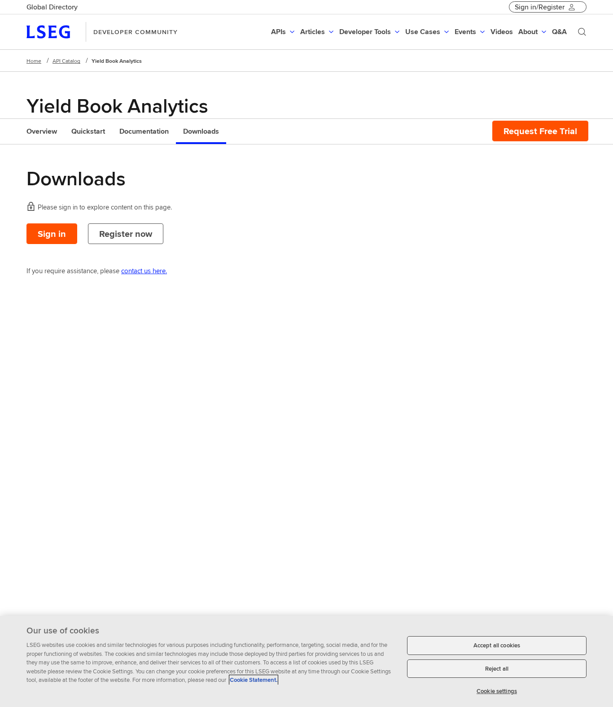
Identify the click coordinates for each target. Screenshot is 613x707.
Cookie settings (497, 691)
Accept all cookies (496, 645)
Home (33, 61)
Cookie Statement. (253, 680)
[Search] (582, 32)
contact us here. (144, 270)
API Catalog (66, 61)
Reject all (496, 668)
